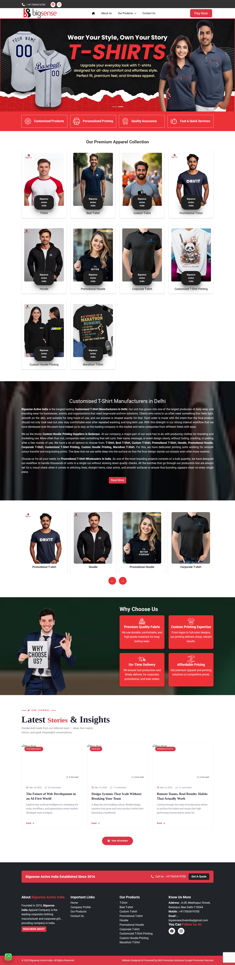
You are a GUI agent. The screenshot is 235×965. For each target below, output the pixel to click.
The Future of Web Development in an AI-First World (51, 796)
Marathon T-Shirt (93, 364)
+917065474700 (36, 4)
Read (28, 823)
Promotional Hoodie (93, 289)
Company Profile (81, 907)
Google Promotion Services (199, 960)
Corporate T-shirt (142, 289)
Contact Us (148, 13)
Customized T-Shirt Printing (191, 289)
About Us (106, 13)
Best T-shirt (93, 213)
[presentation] (112, 581)
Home (74, 902)
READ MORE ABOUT (34, 929)
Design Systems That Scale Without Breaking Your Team (116, 796)
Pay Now (201, 13)
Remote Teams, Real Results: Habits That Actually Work (182, 796)
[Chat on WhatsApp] (8, 957)
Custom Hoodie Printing (44, 364)
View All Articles (119, 840)
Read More (117, 480)
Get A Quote (198, 876)
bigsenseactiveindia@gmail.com (188, 920)
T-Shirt (44, 213)
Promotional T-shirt (191, 213)
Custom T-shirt (142, 213)
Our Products (125, 13)
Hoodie (44, 289)
